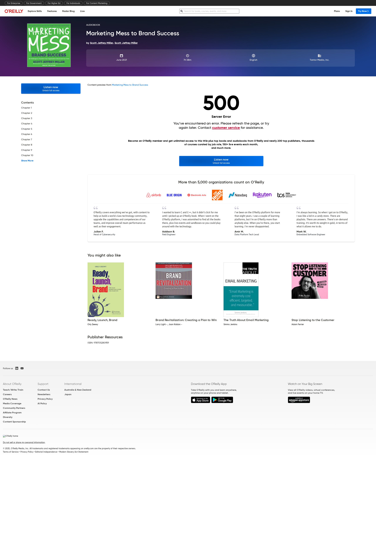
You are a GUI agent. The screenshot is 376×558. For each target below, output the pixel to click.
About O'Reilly (12, 384)
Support (43, 384)
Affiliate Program (12, 412)
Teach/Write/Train (13, 389)
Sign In (348, 11)
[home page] (14, 11)
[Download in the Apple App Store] (200, 402)
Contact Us (44, 389)
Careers (7, 394)
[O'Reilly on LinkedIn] (16, 368)
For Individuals (73, 3)
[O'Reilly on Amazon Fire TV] (299, 402)
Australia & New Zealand (77, 389)
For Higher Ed (54, 3)
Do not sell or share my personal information (24, 442)
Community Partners (14, 408)
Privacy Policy (45, 398)
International (73, 384)
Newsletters (44, 394)
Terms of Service (11, 452)
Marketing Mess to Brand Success (130, 84)
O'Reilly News (10, 398)
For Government (34, 3)
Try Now (362, 11)
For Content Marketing (96, 3)
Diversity (7, 417)
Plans (337, 11)
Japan (67, 394)
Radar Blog (68, 11)
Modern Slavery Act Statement (73, 452)
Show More (27, 160)
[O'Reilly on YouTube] (22, 368)
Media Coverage (12, 403)
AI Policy (42, 403)
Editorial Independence (46, 452)
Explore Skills (35, 11)
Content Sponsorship (14, 421)
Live (82, 11)
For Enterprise (13, 3)
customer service (226, 127)
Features (52, 11)
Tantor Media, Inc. (319, 59)
